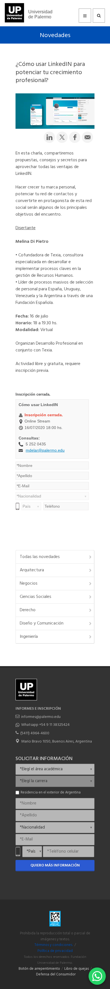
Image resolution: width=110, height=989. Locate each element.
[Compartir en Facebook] (74, 137)
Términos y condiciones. (53, 945)
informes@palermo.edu (41, 717)
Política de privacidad (55, 951)
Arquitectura (32, 570)
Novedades (55, 35)
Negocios (29, 583)
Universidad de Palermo (40, 14)
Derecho (28, 610)
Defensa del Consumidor (56, 974)
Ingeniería (29, 636)
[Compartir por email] (87, 137)
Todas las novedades (40, 557)
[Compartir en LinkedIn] (49, 137)
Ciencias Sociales (35, 596)
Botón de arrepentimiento (39, 969)
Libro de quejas (76, 969)
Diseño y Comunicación (41, 623)
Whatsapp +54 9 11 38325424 (45, 725)
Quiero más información (55, 865)
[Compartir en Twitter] (62, 137)
